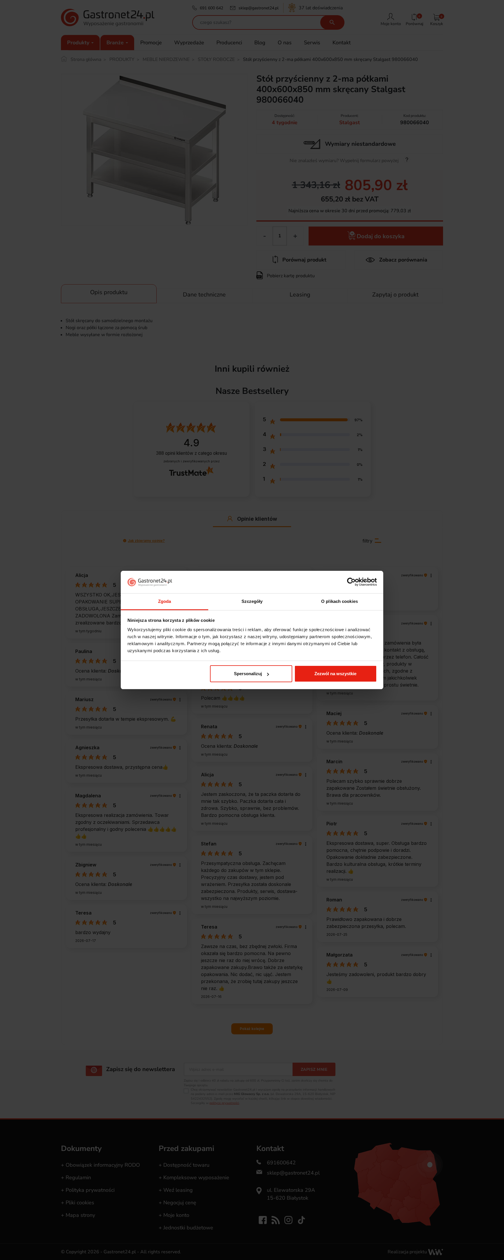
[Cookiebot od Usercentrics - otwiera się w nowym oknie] (351, 582)
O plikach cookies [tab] (339, 601)
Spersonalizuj (248, 673)
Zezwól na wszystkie (335, 673)
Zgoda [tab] (164, 601)
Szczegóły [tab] (252, 601)
